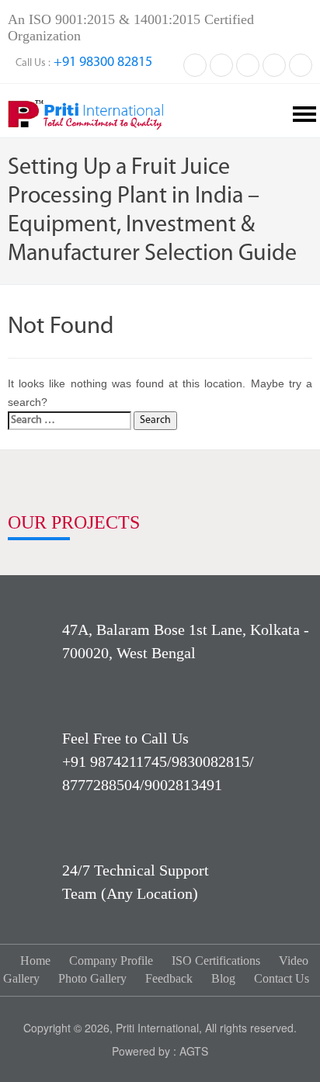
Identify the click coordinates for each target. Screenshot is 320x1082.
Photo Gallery (92, 978)
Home (35, 960)
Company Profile (111, 960)
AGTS (193, 1051)
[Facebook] (195, 63)
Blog (223, 978)
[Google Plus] (274, 63)
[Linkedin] (247, 63)
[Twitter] (221, 63)
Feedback (169, 978)
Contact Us (281, 978)
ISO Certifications (216, 960)
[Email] (300, 63)
